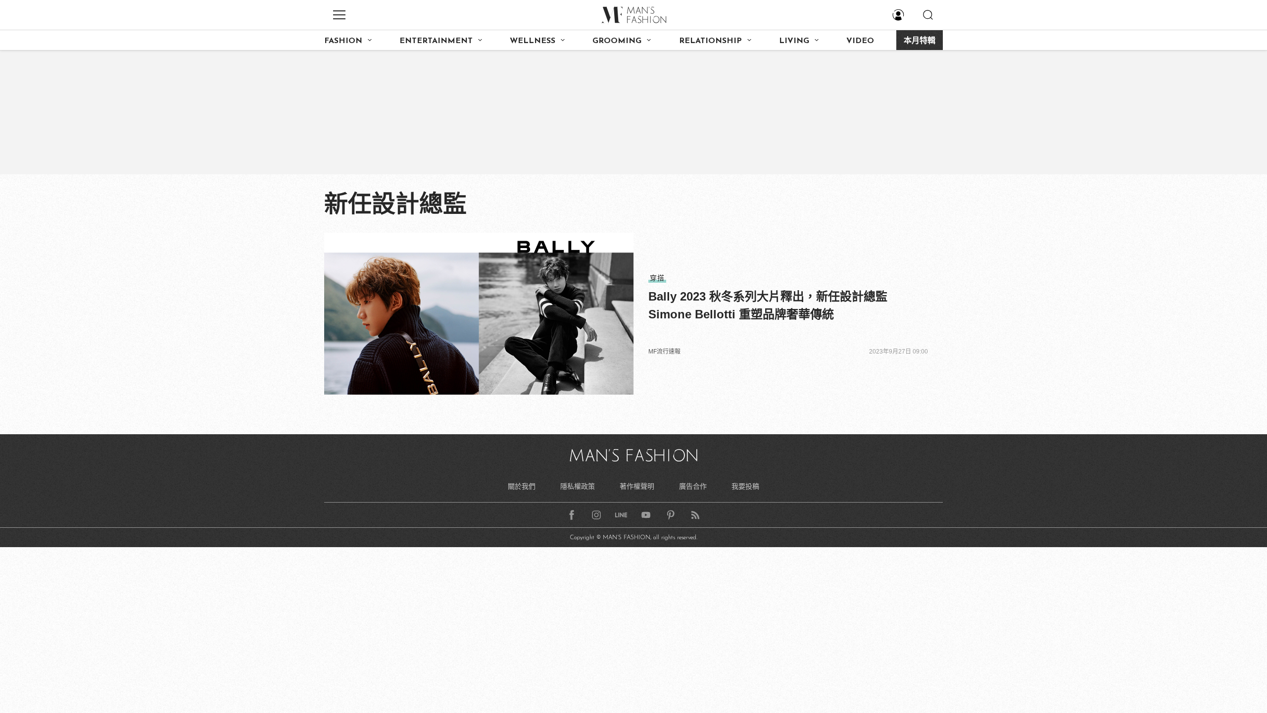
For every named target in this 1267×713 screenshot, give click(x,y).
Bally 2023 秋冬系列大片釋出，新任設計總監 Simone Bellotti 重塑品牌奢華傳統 (767, 305)
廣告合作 (693, 486)
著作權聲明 (637, 486)
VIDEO (860, 41)
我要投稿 (745, 486)
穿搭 (657, 278)
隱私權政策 (577, 486)
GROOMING (616, 41)
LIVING (794, 41)
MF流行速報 (664, 351)
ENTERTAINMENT (436, 41)
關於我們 (522, 486)
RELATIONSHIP (710, 41)
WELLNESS (532, 41)
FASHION (343, 41)
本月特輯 (919, 41)
